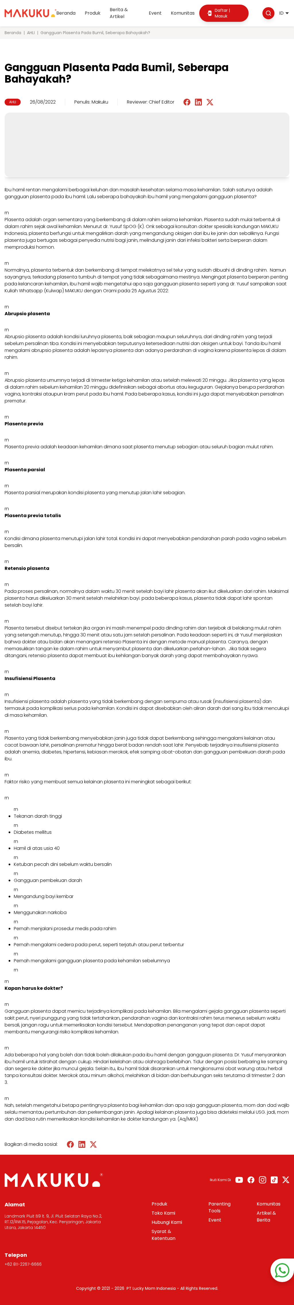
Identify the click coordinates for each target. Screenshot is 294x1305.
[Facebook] (250, 1179)
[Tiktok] (274, 1179)
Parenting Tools (219, 1207)
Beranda (66, 13)
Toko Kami (163, 1213)
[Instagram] (262, 1179)
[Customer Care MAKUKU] (282, 1270)
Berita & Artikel (119, 13)
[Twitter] (285, 1179)
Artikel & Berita (266, 1216)
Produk (92, 13)
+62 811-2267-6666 (23, 1264)
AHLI (31, 33)
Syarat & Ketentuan (163, 1235)
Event (155, 13)
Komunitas (183, 13)
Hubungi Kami (167, 1222)
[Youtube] (239, 1180)
